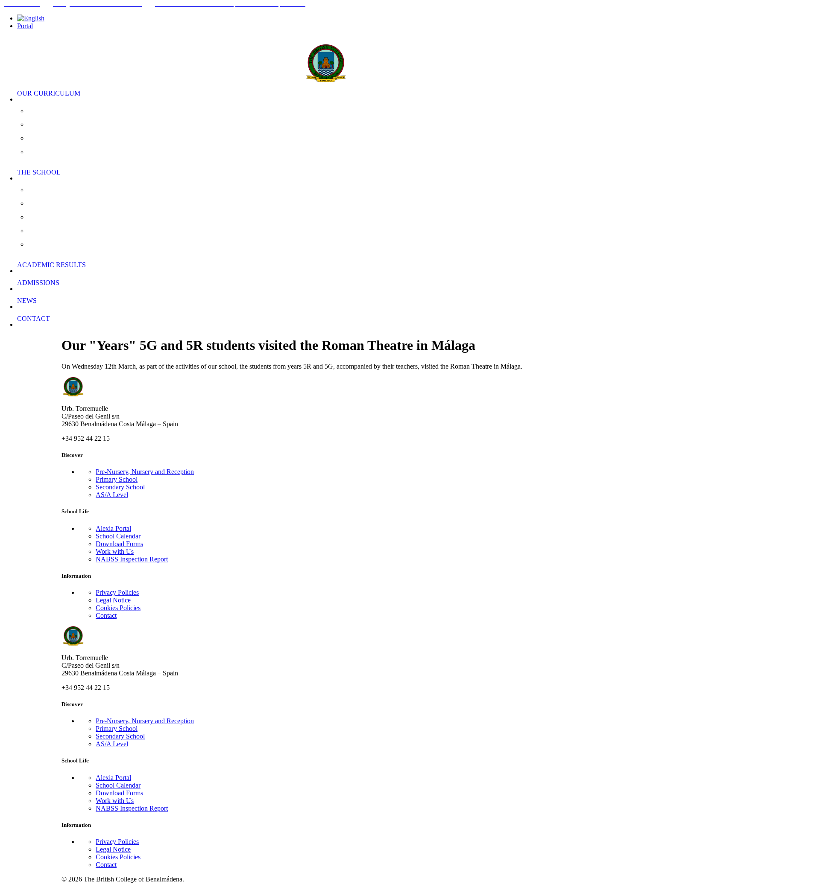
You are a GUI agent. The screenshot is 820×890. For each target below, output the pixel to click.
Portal (25, 25)
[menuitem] (418, 18)
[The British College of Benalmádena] (410, 57)
